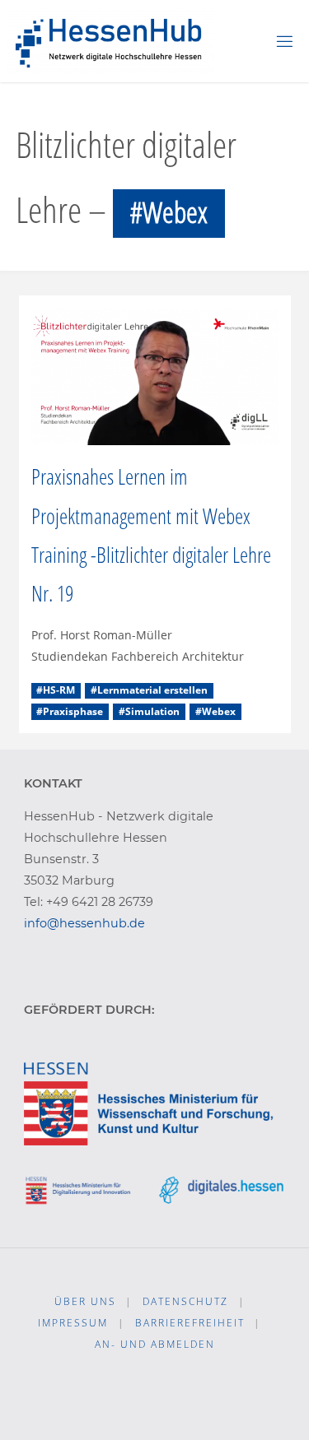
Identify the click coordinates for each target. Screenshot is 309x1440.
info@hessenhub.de (84, 923)
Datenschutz (185, 1301)
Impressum (73, 1323)
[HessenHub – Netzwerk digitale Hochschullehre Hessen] (111, 41)
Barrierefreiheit (190, 1323)
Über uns (85, 1301)
